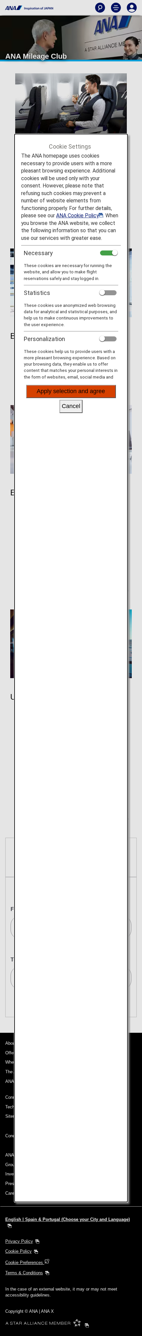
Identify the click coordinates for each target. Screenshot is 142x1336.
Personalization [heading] (44, 338)
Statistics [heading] (37, 292)
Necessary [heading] (38, 252)
